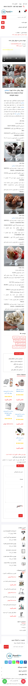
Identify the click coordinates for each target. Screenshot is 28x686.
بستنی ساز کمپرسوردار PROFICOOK (20, 415)
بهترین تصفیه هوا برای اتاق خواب (9, 543)
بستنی (7, 90)
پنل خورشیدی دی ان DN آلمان (9, 597)
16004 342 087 (17, 7)
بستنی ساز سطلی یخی (16, 369)
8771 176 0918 (8, 7)
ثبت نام (25, 4)
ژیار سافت (6, 683)
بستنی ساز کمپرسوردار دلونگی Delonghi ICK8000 (8, 413)
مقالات (18, 32)
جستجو (3, 17)
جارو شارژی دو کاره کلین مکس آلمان (9, 589)
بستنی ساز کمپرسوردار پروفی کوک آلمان (8, 392)
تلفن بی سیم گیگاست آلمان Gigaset (9, 573)
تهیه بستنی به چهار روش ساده (19, 34)
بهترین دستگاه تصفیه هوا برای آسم (9, 556)
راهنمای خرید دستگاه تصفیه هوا (9, 562)
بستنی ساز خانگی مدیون (19, 439)
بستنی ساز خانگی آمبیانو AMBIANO (20, 390)
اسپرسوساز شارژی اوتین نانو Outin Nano (9, 604)
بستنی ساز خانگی (20, 343)
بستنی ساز (17, 114)
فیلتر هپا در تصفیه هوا (11, 550)
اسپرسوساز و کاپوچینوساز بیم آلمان (9, 531)
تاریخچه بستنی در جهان (16, 361)
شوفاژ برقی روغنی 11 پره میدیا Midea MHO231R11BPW (9, 612)
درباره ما (24, 627)
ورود (20, 4)
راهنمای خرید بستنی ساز (19, 346)
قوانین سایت (22, 630)
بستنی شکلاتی (18, 367)
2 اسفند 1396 (19, 46)
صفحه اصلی (24, 32)
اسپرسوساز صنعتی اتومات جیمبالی (9, 581)
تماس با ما (14, 4)
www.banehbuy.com (16, 44)
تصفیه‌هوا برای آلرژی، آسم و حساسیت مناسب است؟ (9, 537)
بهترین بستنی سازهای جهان (15, 358)
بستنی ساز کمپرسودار (19, 340)
